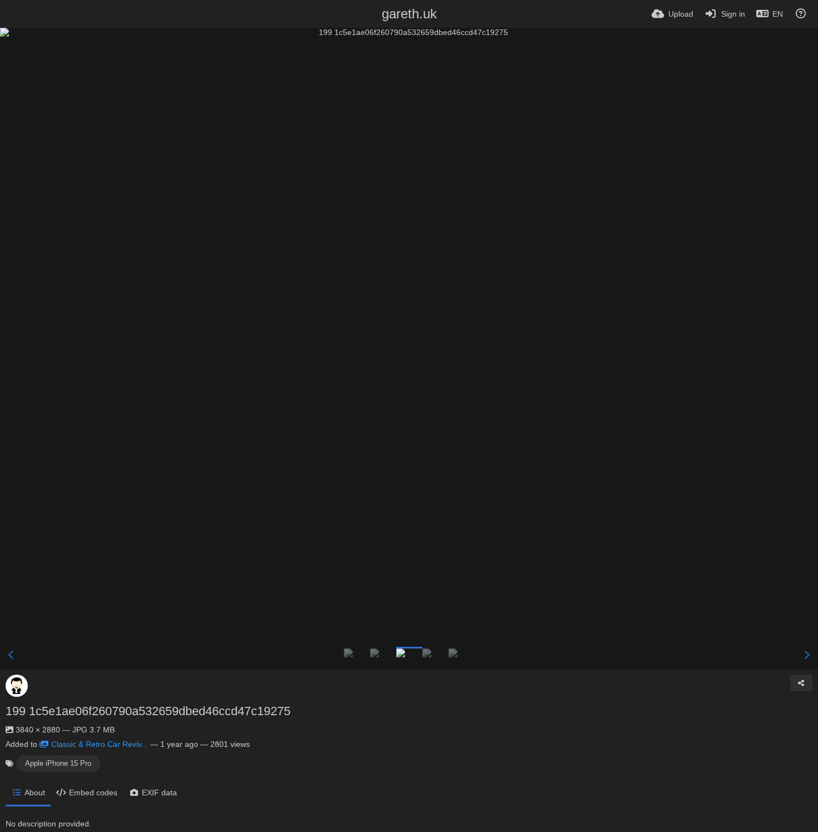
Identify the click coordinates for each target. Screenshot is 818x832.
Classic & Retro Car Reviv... (99, 744)
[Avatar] (17, 686)
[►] (807, 655)
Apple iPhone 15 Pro (58, 763)
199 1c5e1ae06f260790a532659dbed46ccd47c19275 (148, 711)
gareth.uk (409, 13)
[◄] (11, 655)
